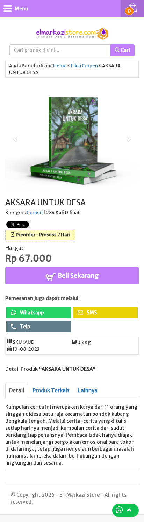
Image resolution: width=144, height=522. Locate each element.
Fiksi (76, 66)
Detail (16, 390)
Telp (24, 326)
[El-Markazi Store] (72, 33)
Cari (125, 50)
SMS (91, 312)
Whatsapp (31, 312)
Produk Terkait (51, 390)
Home (60, 66)
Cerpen (90, 66)
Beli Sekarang (78, 275)
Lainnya (88, 390)
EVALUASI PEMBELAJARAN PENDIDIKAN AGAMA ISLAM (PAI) (80, 490)
